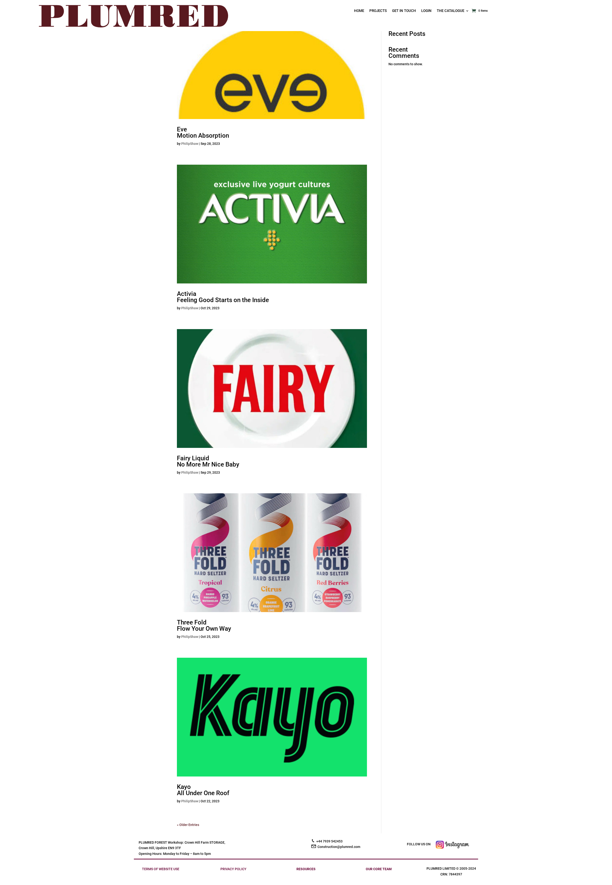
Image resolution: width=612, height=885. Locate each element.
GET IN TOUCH (404, 11)
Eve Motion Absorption (203, 132)
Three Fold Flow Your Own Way (204, 625)
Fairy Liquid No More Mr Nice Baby (208, 461)
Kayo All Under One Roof (203, 790)
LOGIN (426, 11)
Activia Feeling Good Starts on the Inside (223, 297)
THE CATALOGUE (450, 11)
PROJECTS (378, 11)
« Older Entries (188, 825)
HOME (359, 11)
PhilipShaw (189, 144)
